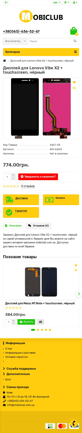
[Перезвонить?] (74, 423)
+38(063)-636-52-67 (21, 31)
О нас (8, 348)
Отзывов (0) (41, 225)
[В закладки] (74, 82)
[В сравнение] (74, 87)
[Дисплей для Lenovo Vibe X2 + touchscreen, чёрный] (41, 108)
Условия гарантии (16, 356)
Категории (12, 52)
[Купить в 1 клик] (40, 322)
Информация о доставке (20, 352)
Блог (8, 379)
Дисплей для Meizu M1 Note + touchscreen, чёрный (40, 303)
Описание (15, 225)
